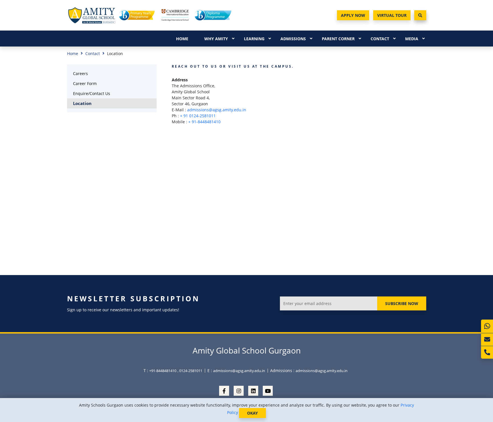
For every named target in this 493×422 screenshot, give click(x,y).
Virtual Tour (392, 15)
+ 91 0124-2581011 (198, 115)
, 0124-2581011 (189, 370)
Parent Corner (338, 38)
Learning (254, 38)
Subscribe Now (401, 303)
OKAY (252, 413)
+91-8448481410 (162, 370)
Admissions (293, 38)
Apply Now (353, 15)
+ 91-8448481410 (204, 121)
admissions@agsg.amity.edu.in (216, 109)
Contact (380, 38)
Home (182, 38)
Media (411, 38)
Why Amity (216, 38)
